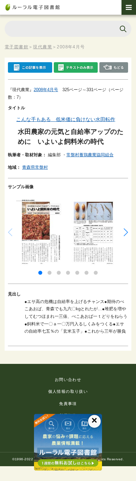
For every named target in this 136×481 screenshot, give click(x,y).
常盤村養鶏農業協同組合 (90, 154)
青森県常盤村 (35, 167)
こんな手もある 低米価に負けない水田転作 (65, 119)
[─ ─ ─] (128, 7)
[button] (40, 273)
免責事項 (68, 403)
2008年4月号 (46, 89)
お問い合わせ (68, 379)
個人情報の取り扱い (68, 391)
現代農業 (42, 46)
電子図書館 (16, 46)
